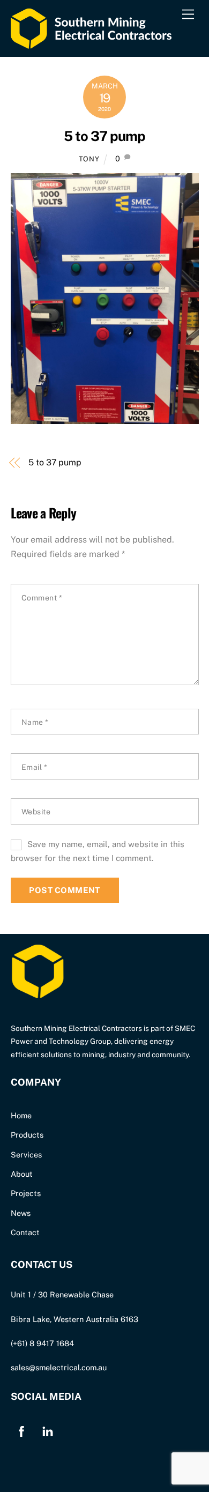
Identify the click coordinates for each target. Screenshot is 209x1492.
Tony (89, 159)
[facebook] (21, 1430)
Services (26, 1154)
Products (27, 1134)
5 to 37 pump (104, 136)
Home (21, 1115)
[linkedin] (47, 1430)
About (22, 1173)
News (21, 1213)
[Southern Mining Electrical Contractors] (91, 43)
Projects (26, 1193)
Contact (25, 1232)
